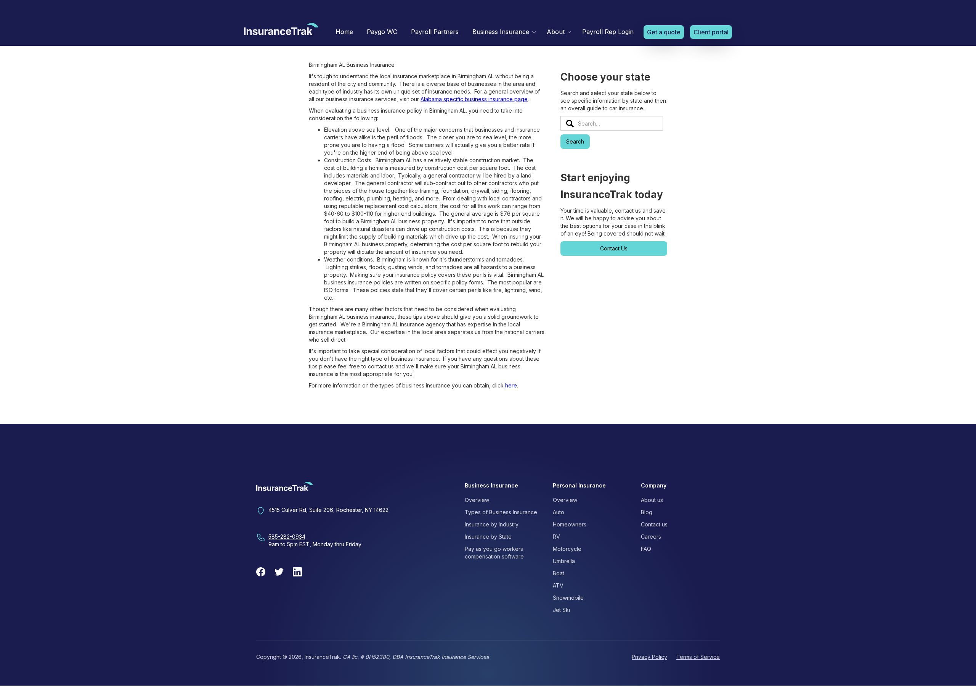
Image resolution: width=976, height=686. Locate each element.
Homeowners (569, 524)
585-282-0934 (286, 536)
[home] (281, 31)
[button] (503, 32)
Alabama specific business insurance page (474, 99)
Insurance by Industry (491, 524)
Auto (558, 512)
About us (652, 500)
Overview (477, 500)
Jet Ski (561, 610)
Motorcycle (567, 549)
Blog (646, 512)
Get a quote (664, 32)
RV (556, 536)
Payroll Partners (435, 32)
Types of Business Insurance (501, 512)
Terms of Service (698, 657)
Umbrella (564, 561)
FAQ (646, 549)
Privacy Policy (649, 657)
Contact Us (614, 248)
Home (344, 32)
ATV (558, 585)
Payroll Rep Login (608, 32)
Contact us (654, 524)
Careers (651, 536)
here (511, 385)
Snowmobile (568, 597)
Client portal (711, 32)
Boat (558, 573)
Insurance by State (488, 536)
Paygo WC (382, 32)
